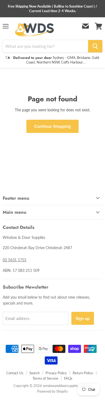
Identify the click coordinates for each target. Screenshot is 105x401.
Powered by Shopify (52, 391)
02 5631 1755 (14, 260)
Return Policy (83, 373)
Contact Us (14, 373)
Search (34, 373)
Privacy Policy (56, 373)
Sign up (83, 318)
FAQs (68, 378)
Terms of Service (45, 378)
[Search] (95, 46)
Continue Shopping (52, 126)
